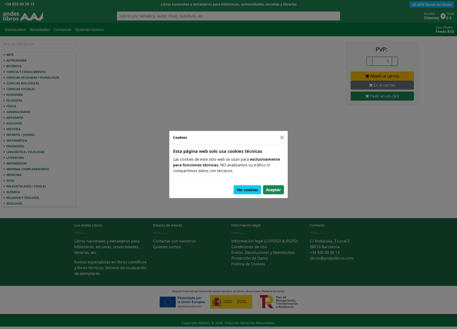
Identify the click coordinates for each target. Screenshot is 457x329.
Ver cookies (247, 189)
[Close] (282, 137)
